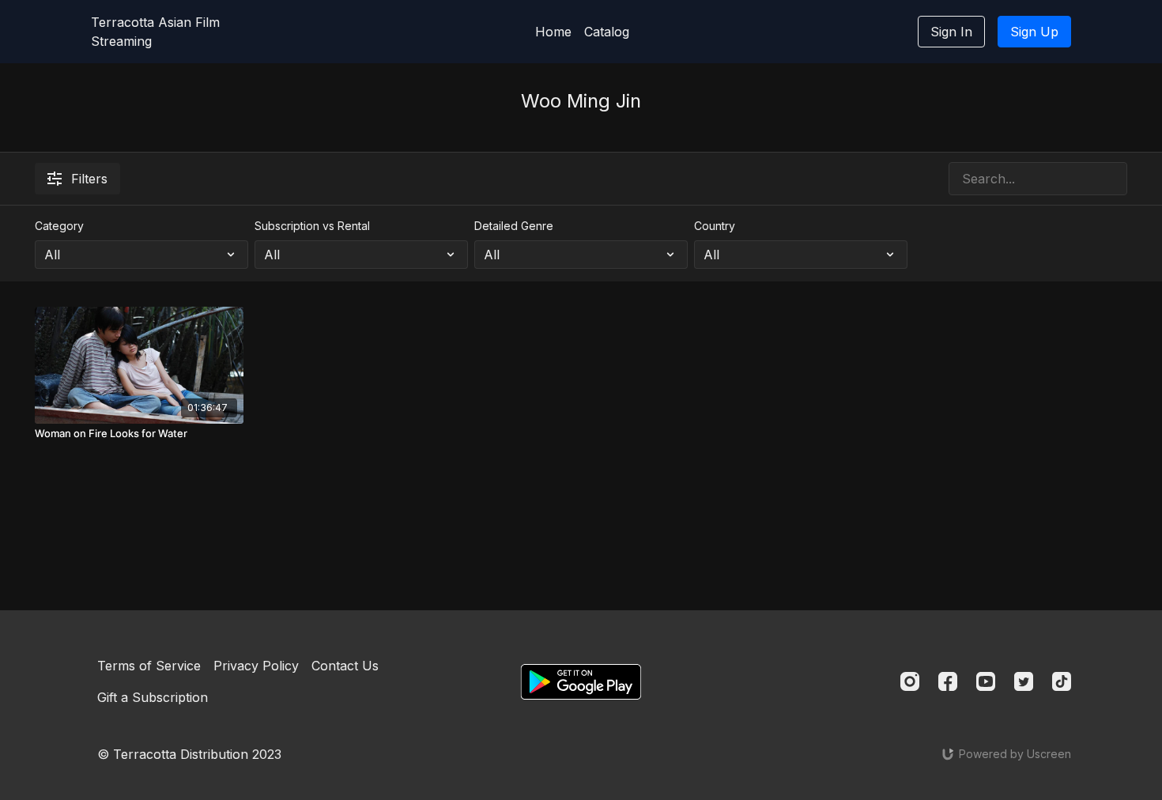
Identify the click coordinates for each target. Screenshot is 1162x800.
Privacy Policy (256, 666)
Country (714, 225)
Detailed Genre (513, 225)
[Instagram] (909, 681)
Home (553, 32)
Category (59, 225)
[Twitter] (1023, 681)
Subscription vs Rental (312, 225)
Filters (89, 179)
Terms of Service (149, 666)
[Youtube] (985, 681)
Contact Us (345, 666)
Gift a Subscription (152, 697)
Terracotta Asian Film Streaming (155, 31)
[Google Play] (581, 682)
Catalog (606, 32)
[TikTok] (1061, 681)
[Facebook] (947, 681)
